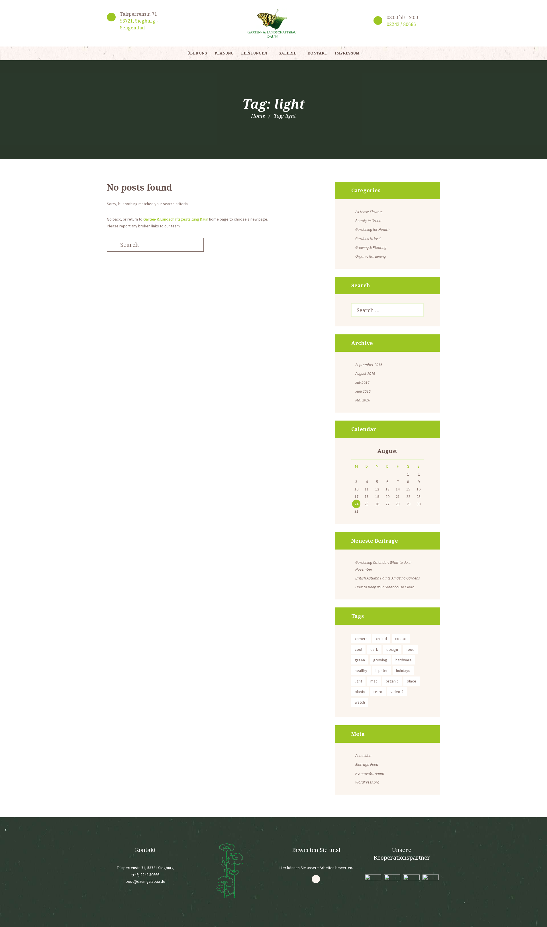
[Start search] (112, 245)
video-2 (397, 691)
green (360, 660)
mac (373, 681)
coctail (401, 638)
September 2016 (368, 364)
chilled (381, 638)
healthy (361, 670)
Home (258, 115)
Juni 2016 (363, 391)
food (410, 649)
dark (374, 649)
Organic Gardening (370, 256)
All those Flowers (369, 211)
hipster (381, 670)
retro (377, 691)
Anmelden (363, 755)
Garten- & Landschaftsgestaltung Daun (175, 219)
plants (360, 691)
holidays (403, 670)
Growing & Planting (370, 247)
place (411, 681)
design (392, 649)
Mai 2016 (362, 400)
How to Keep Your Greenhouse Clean (384, 586)
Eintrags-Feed (366, 764)
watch (360, 702)
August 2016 (365, 373)
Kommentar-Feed (369, 773)
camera (361, 638)
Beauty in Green (368, 220)
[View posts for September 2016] (356, 451)
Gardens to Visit (368, 238)
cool (358, 649)
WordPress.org (367, 782)
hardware (403, 660)
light (358, 681)
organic (392, 681)
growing (380, 660)
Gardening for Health (372, 229)
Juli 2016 (362, 382)
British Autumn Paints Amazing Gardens (387, 578)
